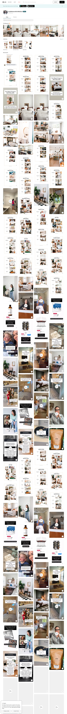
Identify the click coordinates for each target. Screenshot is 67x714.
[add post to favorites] (16, 65)
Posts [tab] (7, 17)
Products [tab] (15, 17)
